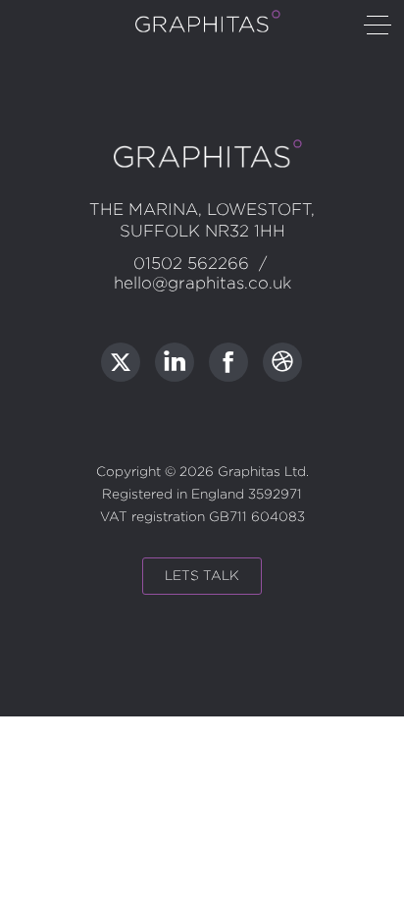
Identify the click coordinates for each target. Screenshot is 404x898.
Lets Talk (202, 575)
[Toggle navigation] (377, 26)
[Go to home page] (202, 29)
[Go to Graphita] (120, 362)
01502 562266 (191, 263)
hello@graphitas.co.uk (202, 283)
